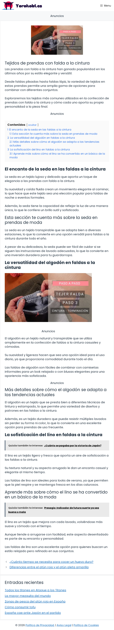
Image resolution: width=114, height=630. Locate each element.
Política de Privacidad (40, 625)
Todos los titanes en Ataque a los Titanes (35, 590)
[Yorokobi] (21, 5)
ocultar (32, 125)
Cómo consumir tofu (20, 607)
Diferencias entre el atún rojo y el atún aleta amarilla (49, 567)
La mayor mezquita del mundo (28, 596)
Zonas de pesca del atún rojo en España (35, 601)
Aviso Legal (64, 625)
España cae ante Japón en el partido (33, 613)
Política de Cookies (86, 625)
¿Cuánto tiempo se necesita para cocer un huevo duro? (51, 562)
